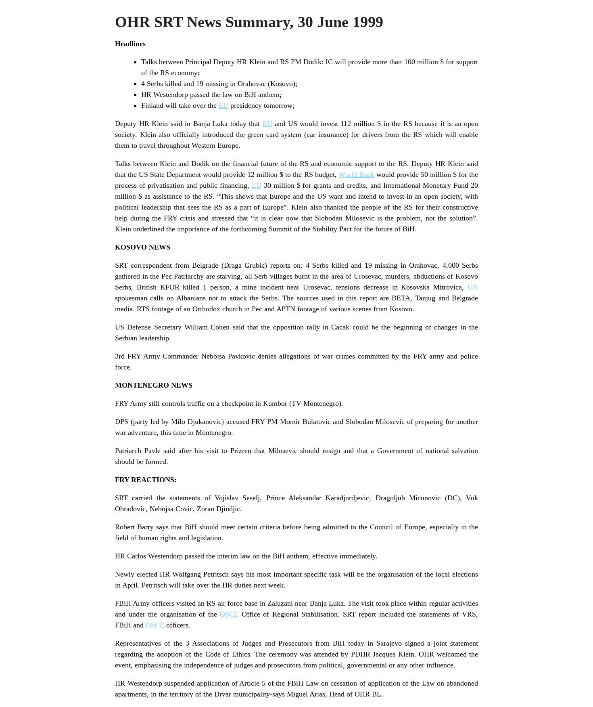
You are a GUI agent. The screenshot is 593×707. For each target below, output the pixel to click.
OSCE (229, 614)
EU (223, 105)
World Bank (356, 174)
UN (473, 287)
